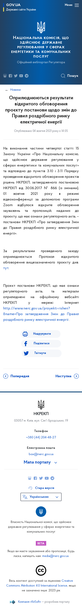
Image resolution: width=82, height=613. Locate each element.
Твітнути (40, 353)
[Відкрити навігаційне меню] (77, 5)
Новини (15, 90)
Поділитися (41, 343)
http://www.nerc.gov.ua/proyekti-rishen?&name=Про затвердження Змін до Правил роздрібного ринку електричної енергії (41, 314)
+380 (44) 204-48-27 (41, 437)
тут (5, 268)
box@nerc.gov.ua (41, 454)
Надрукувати (42, 333)
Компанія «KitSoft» (29, 602)
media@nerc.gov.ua (55, 556)
